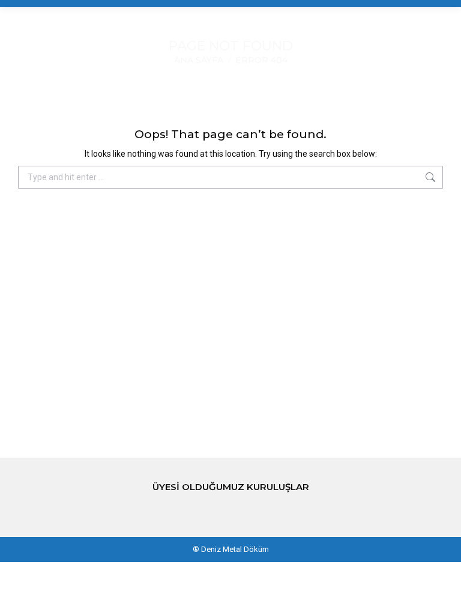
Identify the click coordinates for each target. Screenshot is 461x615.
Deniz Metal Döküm (235, 549)
